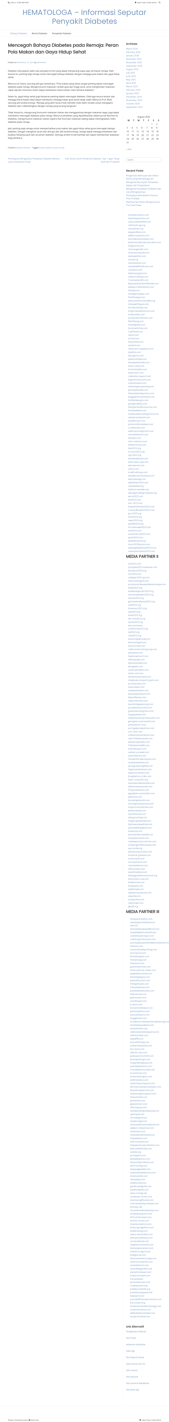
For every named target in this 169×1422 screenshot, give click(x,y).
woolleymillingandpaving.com (144, 1110)
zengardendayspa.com (141, 1062)
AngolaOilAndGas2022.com (141, 506)
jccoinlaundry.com (137, 683)
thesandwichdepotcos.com (141, 393)
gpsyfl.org (133, 906)
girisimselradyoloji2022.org (141, 601)
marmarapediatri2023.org (141, 594)
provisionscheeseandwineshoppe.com (147, 584)
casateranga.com (138, 1121)
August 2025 (132, 69)
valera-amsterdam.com (141, 1234)
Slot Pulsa (131, 1337)
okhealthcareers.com (138, 214)
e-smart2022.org (136, 451)
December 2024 (134, 96)
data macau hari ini (135, 1363)
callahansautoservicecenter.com (144, 717)
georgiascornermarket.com (141, 721)
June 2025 (131, 76)
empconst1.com (136, 372)
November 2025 (134, 62)
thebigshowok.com (139, 983)
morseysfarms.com (137, 862)
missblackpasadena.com (142, 1025)
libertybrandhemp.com (141, 1237)
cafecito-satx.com (138, 1052)
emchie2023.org (136, 598)
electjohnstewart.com (140, 1272)
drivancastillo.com (139, 1176)
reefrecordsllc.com (139, 1035)
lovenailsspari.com (137, 748)
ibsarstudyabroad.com (139, 638)
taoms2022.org (135, 622)
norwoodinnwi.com (139, 1241)
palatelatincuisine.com (141, 973)
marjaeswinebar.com (138, 690)
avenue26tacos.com (139, 1014)
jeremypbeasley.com (138, 389)
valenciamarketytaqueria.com (144, 1031)
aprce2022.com (135, 496)
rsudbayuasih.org (138, 1285)
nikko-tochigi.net (138, 1193)
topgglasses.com (138, 1018)
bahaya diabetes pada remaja (51, 147)
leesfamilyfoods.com (138, 458)
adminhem (41, 62)
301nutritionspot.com (140, 1217)
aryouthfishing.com (139, 1042)
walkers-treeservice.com (142, 1127)
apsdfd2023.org (136, 523)
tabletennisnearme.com (139, 892)
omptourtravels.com (140, 1275)
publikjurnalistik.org (140, 1289)
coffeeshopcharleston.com (141, 735)
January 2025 (132, 93)
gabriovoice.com (138, 997)
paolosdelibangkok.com (140, 827)
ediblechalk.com (136, 889)
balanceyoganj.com (137, 273)
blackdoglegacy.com (140, 976)
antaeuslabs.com (136, 314)
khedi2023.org (135, 587)
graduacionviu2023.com (141, 1055)
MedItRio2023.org (137, 540)
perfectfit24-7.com (137, 724)
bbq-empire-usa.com (138, 878)
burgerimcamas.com (140, 1316)
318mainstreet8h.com (138, 745)
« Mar (129, 149)
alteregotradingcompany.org (142, 492)
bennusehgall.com (137, 642)
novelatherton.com (139, 1265)
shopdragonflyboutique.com (142, 844)
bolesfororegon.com (140, 1251)
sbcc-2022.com (135, 503)
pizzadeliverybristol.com (140, 707)
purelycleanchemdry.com (140, 317)
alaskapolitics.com (137, 256)
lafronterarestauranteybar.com (145, 1086)
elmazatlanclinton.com (139, 693)
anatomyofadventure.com (143, 1172)
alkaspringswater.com (139, 741)
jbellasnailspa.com (137, 810)
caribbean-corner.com (141, 1196)
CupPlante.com (135, 331)
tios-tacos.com (137, 1049)
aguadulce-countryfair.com (141, 793)
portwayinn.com (138, 1155)
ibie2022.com (134, 499)
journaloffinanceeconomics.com (145, 1299)
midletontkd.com (138, 1182)
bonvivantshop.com (137, 328)
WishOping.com (136, 321)
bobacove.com (135, 831)
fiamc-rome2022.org (138, 779)
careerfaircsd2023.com (139, 534)
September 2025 (134, 65)
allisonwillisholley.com (141, 1148)
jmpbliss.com (134, 352)
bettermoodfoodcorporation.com (144, 242)
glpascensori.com (138, 1103)
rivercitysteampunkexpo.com (144, 1203)
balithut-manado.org (138, 489)
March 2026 (132, 48)
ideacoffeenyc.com (137, 697)
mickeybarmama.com (138, 838)
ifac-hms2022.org (136, 618)
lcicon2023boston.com (139, 544)
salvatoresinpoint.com (139, 417)
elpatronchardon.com (138, 772)
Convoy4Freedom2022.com (141, 510)
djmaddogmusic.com (140, 1158)
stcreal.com (133, 338)
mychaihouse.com (137, 813)
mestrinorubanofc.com (141, 1261)
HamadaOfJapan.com (138, 304)
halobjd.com (134, 290)
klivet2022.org (135, 615)
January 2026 (132, 55)
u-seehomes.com (136, 427)
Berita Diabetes (39, 33)
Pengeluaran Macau (136, 1331)
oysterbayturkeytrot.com (142, 1083)
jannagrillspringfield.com (140, 765)
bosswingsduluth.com (139, 800)
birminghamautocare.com (141, 803)
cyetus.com (133, 468)
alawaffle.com (136, 1038)
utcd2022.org (134, 604)
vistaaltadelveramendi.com (143, 932)
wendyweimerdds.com (139, 362)
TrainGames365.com (138, 280)
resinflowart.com (138, 1001)
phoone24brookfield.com (140, 834)
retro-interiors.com (137, 441)
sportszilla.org (135, 848)
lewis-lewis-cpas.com (138, 461)
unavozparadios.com (138, 669)
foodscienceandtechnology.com (145, 1306)
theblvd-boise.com (137, 444)
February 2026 (133, 52)
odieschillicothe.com (138, 700)
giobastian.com (137, 1100)
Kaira (25, 1420)
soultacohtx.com (136, 899)
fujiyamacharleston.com (140, 769)
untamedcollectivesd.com (142, 1134)
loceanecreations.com (140, 1224)
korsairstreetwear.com (141, 1007)
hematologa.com (138, 959)
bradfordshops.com (137, 472)
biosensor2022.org (137, 608)
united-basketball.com (141, 1045)
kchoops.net (136, 1206)
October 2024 (132, 103)
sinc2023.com (134, 574)
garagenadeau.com (137, 403)
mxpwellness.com (138, 1138)
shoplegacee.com (136, 324)
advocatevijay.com (137, 479)
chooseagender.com (138, 249)
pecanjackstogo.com (140, 1059)
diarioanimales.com (137, 663)
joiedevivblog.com (139, 1230)
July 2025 (130, 72)
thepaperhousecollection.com (144, 1145)
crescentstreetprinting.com (143, 949)
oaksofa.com (134, 896)
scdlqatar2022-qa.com (138, 577)
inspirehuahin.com (137, 383)
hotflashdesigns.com (138, 400)
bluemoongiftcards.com (141, 1200)
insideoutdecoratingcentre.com (143, 413)
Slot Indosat (132, 1376)
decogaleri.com (135, 666)
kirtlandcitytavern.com (141, 1213)
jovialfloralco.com (136, 420)
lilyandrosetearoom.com (142, 1090)
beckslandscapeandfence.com (144, 928)
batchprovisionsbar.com (140, 851)
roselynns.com (135, 269)
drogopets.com (135, 885)
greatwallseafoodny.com (142, 990)
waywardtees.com (136, 232)
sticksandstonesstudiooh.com (144, 1124)
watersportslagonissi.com (141, 431)
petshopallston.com (140, 1011)
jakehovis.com (135, 796)
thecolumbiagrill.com (138, 580)
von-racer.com (135, 731)
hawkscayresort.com (138, 656)
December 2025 (134, 59)
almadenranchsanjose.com (141, 475)
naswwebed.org (136, 486)
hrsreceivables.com (137, 369)
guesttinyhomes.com (140, 966)
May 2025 (131, 79)
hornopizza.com (138, 952)
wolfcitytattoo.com (139, 1079)
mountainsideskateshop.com (144, 1210)
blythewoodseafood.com (140, 824)
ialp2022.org (134, 611)
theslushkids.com (138, 1097)
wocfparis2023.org (137, 570)
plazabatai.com (135, 652)
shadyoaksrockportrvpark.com (143, 680)
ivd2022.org (134, 632)
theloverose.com (138, 994)
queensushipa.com (137, 359)
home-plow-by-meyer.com (143, 970)
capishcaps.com (135, 902)
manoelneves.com (137, 262)
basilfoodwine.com (139, 1189)
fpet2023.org (134, 448)
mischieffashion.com (138, 434)
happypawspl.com (137, 714)
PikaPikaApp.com (136, 297)
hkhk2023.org (135, 516)
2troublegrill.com (138, 1117)
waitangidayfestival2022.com (142, 547)
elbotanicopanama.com (139, 676)
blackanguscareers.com (141, 1248)
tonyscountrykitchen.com (140, 807)
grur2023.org (134, 513)
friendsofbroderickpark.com (142, 759)
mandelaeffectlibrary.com (140, 266)
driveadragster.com (139, 956)
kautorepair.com (136, 687)
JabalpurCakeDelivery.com (141, 286)
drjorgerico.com (136, 355)
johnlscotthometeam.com (140, 424)
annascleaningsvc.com (141, 1076)
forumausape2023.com (139, 527)
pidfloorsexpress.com (138, 235)
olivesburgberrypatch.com (143, 1093)
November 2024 (134, 100)
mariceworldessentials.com (141, 783)
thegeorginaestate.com (139, 820)
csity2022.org (134, 635)
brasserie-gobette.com (139, 855)
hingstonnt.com (136, 245)
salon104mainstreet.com (140, 738)
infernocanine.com (139, 1141)
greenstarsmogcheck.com (141, 711)
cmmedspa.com (137, 1179)
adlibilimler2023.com (138, 482)
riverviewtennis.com (138, 865)
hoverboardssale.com (138, 252)
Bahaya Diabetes (18, 33)
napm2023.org (135, 520)
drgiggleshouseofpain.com (141, 396)
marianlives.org (135, 228)
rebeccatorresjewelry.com (140, 348)
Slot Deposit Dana (135, 1357)
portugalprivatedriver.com (141, 728)
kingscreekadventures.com (141, 311)
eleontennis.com (136, 465)
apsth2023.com (135, 537)
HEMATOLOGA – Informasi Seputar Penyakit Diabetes (84, 16)
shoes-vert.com (135, 673)
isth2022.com (134, 563)
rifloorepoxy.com (138, 1107)
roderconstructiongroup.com (142, 649)
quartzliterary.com (137, 755)
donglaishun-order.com (139, 776)
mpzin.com (133, 335)
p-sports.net (136, 1004)
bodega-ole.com (138, 1254)
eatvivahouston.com (140, 980)
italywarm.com (137, 1295)
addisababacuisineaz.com (142, 1313)
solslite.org (135, 1152)
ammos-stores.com (139, 1220)
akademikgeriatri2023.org (141, 591)
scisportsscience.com (140, 1309)
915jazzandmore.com (138, 789)
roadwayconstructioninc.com (142, 841)
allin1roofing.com (138, 1165)
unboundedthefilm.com (139, 221)
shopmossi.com (137, 1131)
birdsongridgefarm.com (141, 1227)
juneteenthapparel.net (141, 1292)
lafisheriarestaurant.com (140, 786)
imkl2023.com (134, 530)
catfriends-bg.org (136, 225)
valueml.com (134, 345)
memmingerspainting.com (141, 386)
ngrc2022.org (134, 455)
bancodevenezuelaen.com (141, 238)
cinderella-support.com (139, 376)
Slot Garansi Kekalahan (137, 1383)
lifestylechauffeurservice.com (142, 407)
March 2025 (132, 86)
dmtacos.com (136, 946)
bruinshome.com (138, 1073)
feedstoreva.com (136, 882)
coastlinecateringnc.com (142, 935)
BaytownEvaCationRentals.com (143, 283)
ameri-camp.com (136, 365)
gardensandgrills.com (140, 1186)
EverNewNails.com (137, 410)
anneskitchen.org (138, 1028)
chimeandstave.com (139, 987)
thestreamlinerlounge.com (143, 1258)
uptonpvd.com (137, 1114)
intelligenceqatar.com (138, 293)
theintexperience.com (138, 218)
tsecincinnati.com (136, 645)
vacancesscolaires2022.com (141, 551)
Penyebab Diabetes (61, 33)
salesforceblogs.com (138, 276)
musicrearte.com (136, 858)
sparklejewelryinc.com (141, 1066)
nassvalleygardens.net (141, 1268)
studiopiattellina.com (138, 762)
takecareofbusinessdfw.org (141, 300)
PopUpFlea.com (135, 341)
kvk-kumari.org (137, 1302)
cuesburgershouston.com (143, 939)
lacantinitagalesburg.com (140, 704)
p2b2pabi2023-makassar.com (142, 567)
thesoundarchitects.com (142, 1162)
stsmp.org (133, 259)
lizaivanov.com (137, 963)
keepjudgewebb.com (140, 1169)
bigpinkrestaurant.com (139, 379)
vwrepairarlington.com (141, 918)
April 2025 (131, 83)
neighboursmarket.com (141, 1244)
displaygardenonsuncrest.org (142, 875)
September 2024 (134, 107)
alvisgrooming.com (137, 817)
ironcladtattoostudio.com (142, 1069)
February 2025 (133, 89)
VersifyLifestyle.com (138, 307)
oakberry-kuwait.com (138, 752)
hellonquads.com (136, 659)
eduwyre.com (134, 437)
